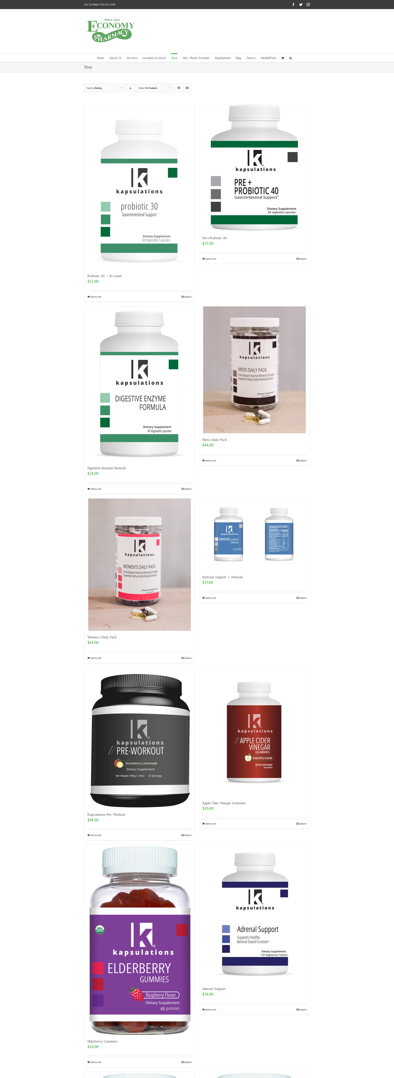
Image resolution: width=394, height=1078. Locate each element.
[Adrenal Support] (254, 913)
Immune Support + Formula (222, 577)
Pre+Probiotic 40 (214, 238)
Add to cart (95, 296)
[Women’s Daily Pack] (139, 565)
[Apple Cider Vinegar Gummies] (254, 732)
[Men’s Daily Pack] (254, 369)
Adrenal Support (214, 989)
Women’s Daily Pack (102, 637)
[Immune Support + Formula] (254, 535)
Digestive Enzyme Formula (106, 468)
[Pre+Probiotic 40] (254, 168)
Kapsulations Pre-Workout (106, 815)
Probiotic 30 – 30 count (104, 276)
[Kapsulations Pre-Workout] (139, 738)
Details (188, 296)
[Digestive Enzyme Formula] (139, 384)
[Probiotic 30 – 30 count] (139, 187)
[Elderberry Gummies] (139, 940)
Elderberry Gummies (102, 1041)
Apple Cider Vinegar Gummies (224, 803)
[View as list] (187, 88)
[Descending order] (130, 88)
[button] (290, 57)
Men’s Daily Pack (214, 440)
